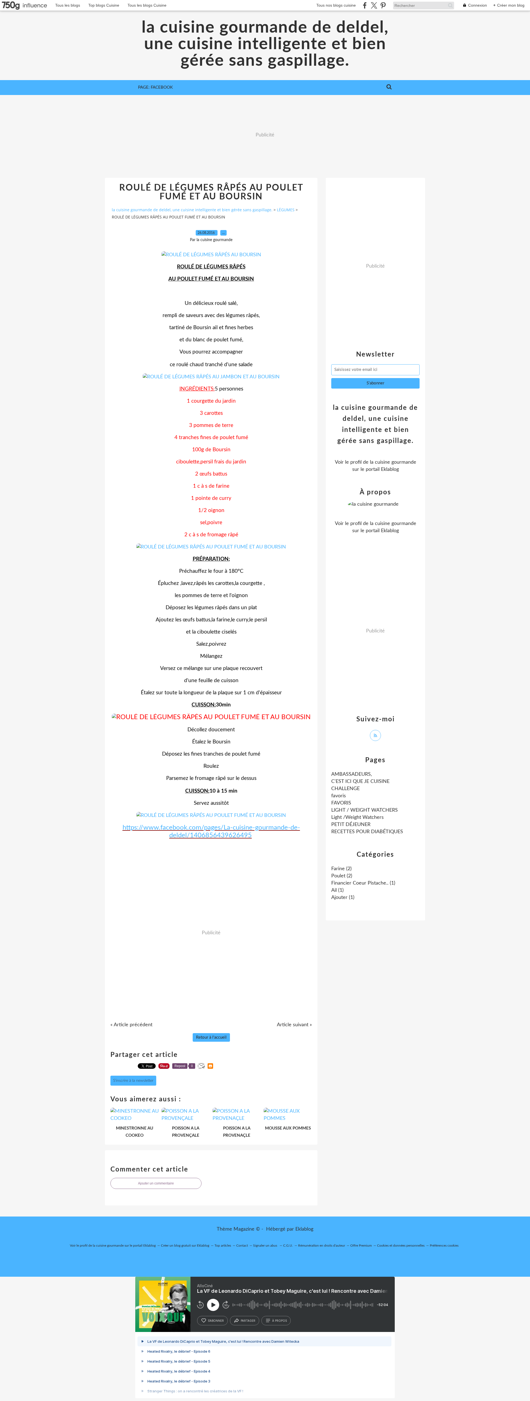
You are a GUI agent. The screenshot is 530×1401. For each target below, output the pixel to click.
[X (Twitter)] (373, 5)
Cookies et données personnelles (401, 1245)
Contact (242, 1245)
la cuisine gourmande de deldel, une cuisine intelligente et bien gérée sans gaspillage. (265, 44)
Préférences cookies (444, 1245)
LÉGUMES (286, 209)
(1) (363, 883)
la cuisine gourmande (393, 462)
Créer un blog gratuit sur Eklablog (185, 1245)
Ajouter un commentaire (156, 1183)
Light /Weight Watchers (357, 817)
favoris (338, 795)
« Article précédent (131, 1024)
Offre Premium (361, 1245)
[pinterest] (383, 5)
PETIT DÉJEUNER (350, 824)
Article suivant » (294, 1024)
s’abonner (216, 1320)
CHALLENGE (345, 788)
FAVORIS (341, 803)
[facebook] (364, 5)
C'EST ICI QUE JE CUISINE (360, 781)
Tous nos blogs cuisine (336, 5)
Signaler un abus (265, 1245)
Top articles (222, 1245)
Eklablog (304, 1229)
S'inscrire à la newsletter (133, 1081)
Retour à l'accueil (211, 1037)
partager (248, 1320)
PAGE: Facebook (155, 87)
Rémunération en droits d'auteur (321, 1245)
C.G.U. (288, 1245)
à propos (279, 1320)
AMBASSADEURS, (351, 774)
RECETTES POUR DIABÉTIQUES (367, 831)
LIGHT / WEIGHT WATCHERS (364, 810)
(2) (341, 868)
